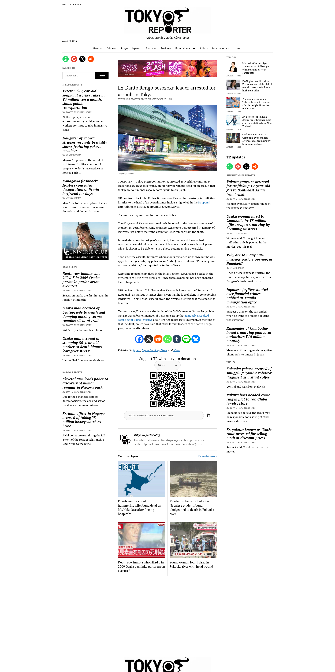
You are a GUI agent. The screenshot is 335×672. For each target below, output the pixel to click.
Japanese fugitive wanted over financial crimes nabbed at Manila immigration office (247, 295)
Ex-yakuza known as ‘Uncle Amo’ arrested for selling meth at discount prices (248, 433)
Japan (135, 48)
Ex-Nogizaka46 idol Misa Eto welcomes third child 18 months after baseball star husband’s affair (257, 86)
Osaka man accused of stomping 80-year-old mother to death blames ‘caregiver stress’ (82, 344)
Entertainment (183, 48)
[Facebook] (139, 339)
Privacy (77, 4)
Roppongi (204, 202)
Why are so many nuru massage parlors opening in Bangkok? (249, 259)
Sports (150, 48)
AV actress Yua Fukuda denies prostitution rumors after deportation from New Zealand (257, 121)
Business (166, 48)
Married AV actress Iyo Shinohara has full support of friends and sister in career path (256, 68)
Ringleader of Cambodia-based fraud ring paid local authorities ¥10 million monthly (248, 334)
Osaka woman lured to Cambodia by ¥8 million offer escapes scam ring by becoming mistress (256, 139)
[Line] (186, 339)
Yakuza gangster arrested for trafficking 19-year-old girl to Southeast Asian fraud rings (248, 188)
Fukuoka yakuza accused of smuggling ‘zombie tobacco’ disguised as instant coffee (249, 373)
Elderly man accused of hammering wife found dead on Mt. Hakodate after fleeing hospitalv (139, 507)
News (96, 48)
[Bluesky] (195, 339)
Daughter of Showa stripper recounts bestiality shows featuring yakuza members (84, 144)
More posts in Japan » (207, 456)
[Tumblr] (177, 339)
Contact (66, 4)
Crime (110, 48)
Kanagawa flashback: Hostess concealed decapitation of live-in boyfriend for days (80, 187)
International (220, 48)
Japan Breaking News (154, 350)
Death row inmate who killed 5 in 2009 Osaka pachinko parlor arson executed (81, 279)
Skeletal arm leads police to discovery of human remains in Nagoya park (85, 383)
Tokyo (124, 48)
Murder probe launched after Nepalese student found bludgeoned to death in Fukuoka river (192, 507)
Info (237, 48)
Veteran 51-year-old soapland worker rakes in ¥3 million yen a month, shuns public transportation (83, 99)
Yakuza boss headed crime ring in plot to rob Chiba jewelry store (248, 399)
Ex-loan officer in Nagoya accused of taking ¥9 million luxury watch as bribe (83, 419)
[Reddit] (158, 339)
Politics (203, 48)
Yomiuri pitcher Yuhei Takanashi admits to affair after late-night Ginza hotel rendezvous (256, 103)
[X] (148, 339)
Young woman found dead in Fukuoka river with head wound (191, 564)
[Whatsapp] (167, 339)
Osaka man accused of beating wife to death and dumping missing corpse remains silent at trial (83, 314)
